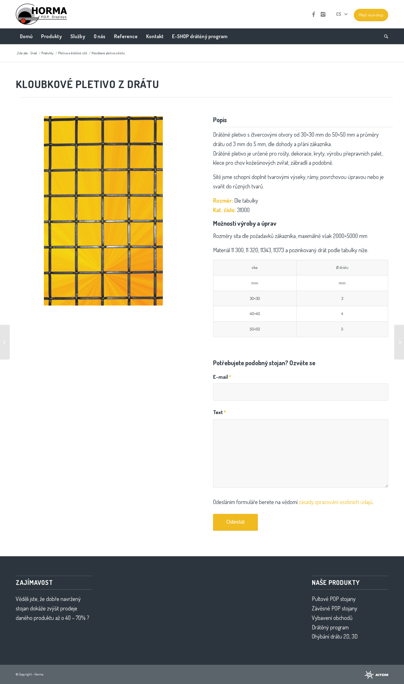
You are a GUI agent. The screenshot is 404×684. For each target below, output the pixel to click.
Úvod (33, 53)
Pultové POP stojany (334, 598)
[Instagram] (323, 14)
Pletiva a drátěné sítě (72, 53)
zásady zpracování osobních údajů (335, 501)
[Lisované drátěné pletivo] (5, 342)
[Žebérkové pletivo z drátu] (399, 342)
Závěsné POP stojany (334, 608)
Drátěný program (330, 627)
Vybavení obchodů (332, 617)
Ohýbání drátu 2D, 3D (335, 636)
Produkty (47, 53)
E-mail (222, 376)
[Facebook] (313, 14)
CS (338, 14)
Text (219, 412)
